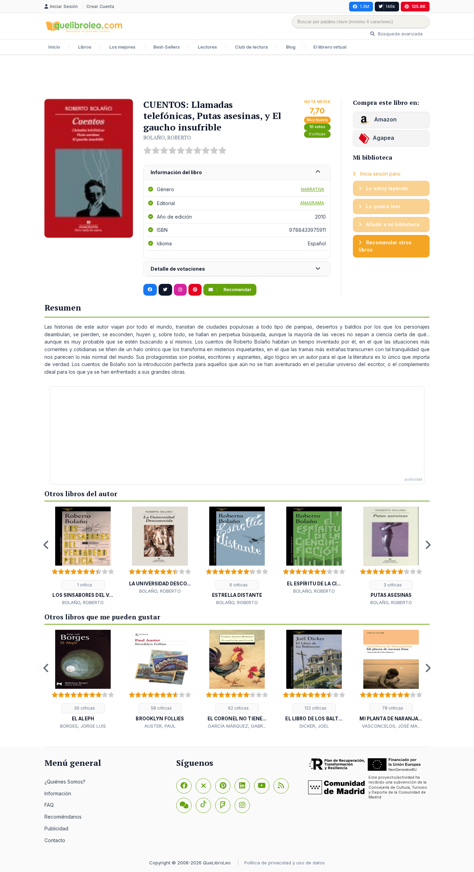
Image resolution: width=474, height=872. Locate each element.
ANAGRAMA (312, 202)
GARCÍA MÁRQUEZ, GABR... (237, 726)
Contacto (54, 840)
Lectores (207, 47)
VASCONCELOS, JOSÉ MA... (391, 726)
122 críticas (315, 708)
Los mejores (122, 47)
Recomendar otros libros (385, 246)
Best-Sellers (166, 47)
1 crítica (84, 584)
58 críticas (161, 708)
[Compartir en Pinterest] (195, 290)
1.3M (364, 6)
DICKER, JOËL (314, 726)
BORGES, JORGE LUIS (83, 726)
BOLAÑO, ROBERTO (167, 137)
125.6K (419, 6)
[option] (82, 556)
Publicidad (56, 828)
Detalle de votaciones (178, 269)
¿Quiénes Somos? (64, 782)
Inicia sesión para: (380, 174)
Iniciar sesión (64, 6)
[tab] (237, 172)
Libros (84, 47)
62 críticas (238, 708)
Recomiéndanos (63, 817)
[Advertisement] (237, 77)
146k (390, 6)
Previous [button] (46, 544)
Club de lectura (251, 47)
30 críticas (84, 708)
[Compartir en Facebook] (150, 290)
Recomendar (236, 289)
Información (57, 793)
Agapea (383, 137)
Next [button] (427, 544)
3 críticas (392, 584)
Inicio (54, 47)
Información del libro (176, 172)
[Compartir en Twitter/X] (165, 290)
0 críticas (317, 134)
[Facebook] (184, 786)
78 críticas (392, 708)
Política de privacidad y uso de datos (284, 862)
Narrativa (312, 189)
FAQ (49, 805)
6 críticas (238, 584)
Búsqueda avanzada (399, 33)
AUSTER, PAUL (160, 726)
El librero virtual (329, 47)
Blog (290, 47)
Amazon (385, 119)
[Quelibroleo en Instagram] (180, 290)
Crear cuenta (100, 6)
